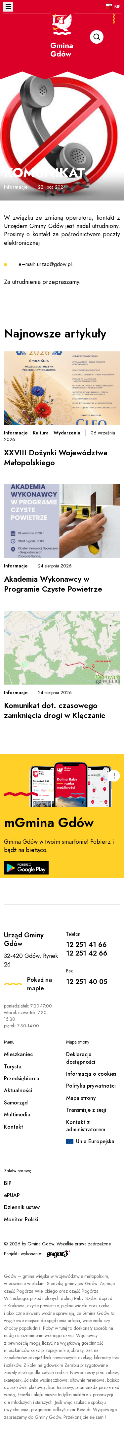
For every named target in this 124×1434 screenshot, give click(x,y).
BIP (117, 6)
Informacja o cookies (91, 1074)
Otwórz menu (8, 7)
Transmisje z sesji (86, 1110)
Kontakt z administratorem (85, 1125)
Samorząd (16, 1102)
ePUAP (12, 1195)
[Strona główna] (62, 43)
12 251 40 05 (86, 982)
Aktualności (18, 1090)
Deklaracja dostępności (80, 1058)
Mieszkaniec (18, 1054)
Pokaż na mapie (39, 984)
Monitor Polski (21, 1219)
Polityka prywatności (91, 1086)
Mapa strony (81, 1098)
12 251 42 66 (86, 953)
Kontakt (13, 1127)
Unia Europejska (95, 1141)
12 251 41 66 (86, 945)
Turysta (12, 1066)
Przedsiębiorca (21, 1078)
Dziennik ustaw (22, 1207)
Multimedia (17, 1114)
